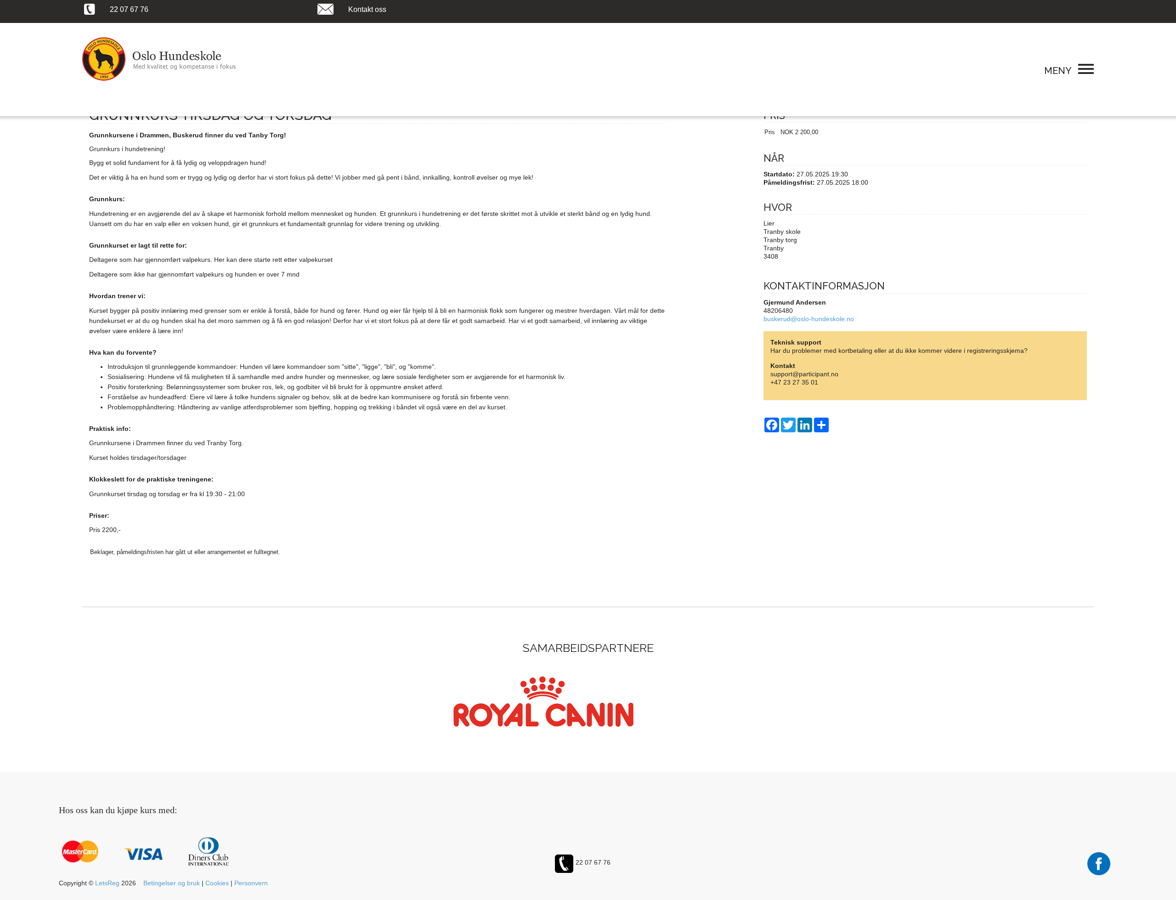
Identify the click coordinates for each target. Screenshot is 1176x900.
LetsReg (107, 883)
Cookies (217, 883)
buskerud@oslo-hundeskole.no (808, 319)
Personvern (251, 883)
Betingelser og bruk (171, 883)
